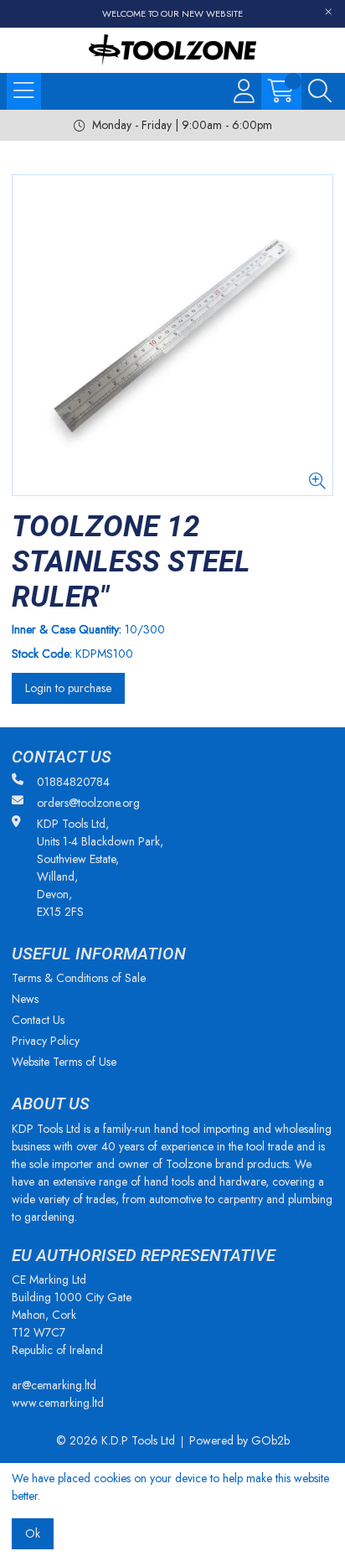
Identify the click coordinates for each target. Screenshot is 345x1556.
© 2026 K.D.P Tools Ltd (115, 1440)
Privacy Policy (46, 1040)
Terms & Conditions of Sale (79, 977)
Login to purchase (68, 688)
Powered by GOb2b (239, 1440)
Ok (32, 1533)
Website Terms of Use (64, 1061)
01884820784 (73, 781)
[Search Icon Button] (319, 91)
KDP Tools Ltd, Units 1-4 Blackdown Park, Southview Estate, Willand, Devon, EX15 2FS (100, 867)
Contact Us (38, 1019)
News (25, 998)
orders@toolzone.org (88, 802)
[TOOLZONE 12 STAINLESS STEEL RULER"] (172, 335)
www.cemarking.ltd (58, 1402)
